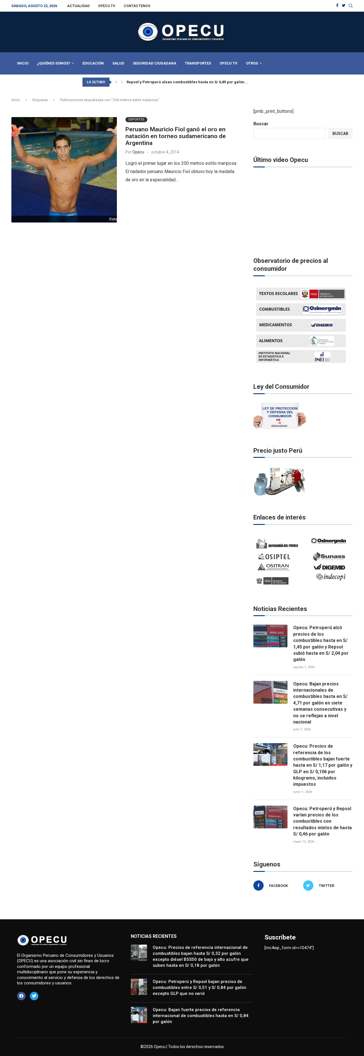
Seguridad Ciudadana (154, 63)
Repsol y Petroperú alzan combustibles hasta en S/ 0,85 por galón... (187, 82)
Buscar (260, 123)
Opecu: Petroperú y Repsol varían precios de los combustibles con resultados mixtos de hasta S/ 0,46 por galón (322, 821)
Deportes (136, 119)
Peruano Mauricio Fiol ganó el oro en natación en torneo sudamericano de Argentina (175, 136)
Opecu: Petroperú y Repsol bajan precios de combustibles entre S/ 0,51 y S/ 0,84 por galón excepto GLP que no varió (199, 987)
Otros (252, 63)
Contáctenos (137, 6)
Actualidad (78, 6)
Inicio (22, 63)
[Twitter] (344, 6)
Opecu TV (106, 6)
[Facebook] (337, 6)
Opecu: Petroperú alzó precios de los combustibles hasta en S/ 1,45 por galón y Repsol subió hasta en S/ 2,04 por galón (321, 643)
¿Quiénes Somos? (53, 63)
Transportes (198, 63)
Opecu (138, 152)
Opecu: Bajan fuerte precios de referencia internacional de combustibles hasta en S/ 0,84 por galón (201, 1015)
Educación (93, 63)
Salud (118, 63)
